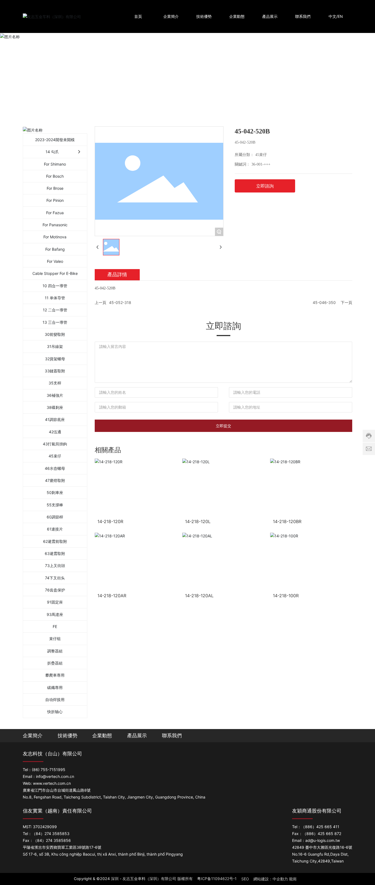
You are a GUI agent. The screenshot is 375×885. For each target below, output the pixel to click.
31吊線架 (55, 346)
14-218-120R (110, 521)
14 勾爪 (52, 151)
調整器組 (55, 651)
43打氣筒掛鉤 (55, 444)
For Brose (55, 188)
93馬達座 (55, 614)
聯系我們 (172, 735)
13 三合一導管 (55, 322)
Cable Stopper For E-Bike (55, 273)
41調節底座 (55, 419)
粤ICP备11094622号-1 (217, 878)
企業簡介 (33, 735)
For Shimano (55, 164)
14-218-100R (286, 595)
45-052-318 (120, 302)
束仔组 (55, 638)
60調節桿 (55, 517)
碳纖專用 (55, 687)
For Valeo (55, 261)
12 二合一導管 (55, 310)
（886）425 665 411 (320, 826)
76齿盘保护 (55, 590)
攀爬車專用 (55, 675)
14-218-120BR (287, 521)
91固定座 (55, 602)
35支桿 (55, 383)
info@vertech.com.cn (55, 776)
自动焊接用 (55, 699)
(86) (36, 769)
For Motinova (54, 236)
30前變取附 (55, 334)
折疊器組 (55, 663)
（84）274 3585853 (50, 833)
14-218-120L (198, 521)
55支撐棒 (55, 504)
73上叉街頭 (55, 565)
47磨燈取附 (55, 480)
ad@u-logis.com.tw (322, 840)
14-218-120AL (199, 595)
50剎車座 (55, 492)
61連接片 (55, 529)
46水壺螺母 (55, 468)
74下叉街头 (55, 578)
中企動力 (280, 878)
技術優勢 (67, 735)
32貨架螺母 (55, 358)
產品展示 (137, 735)
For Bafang (55, 249)
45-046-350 (324, 302)
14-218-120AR (111, 595)
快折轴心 (55, 711)
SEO (245, 878)
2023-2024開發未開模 (55, 139)
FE (55, 626)
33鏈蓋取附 (55, 370)
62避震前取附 (55, 541)
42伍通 (55, 431)
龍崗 (293, 878)
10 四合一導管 (55, 285)
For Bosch (55, 176)
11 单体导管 (55, 297)
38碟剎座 (55, 407)
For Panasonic (55, 224)
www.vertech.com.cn (52, 783)
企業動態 (102, 735)
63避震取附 (55, 553)
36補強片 (55, 395)
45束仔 (55, 456)
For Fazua (55, 212)
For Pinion (55, 200)
